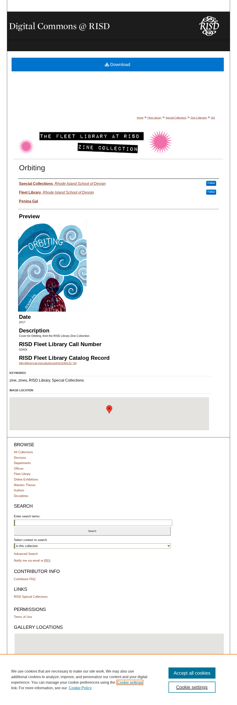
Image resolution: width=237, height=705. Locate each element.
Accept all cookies (192, 673)
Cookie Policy (80, 688)
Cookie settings (130, 682)
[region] (118, 679)
